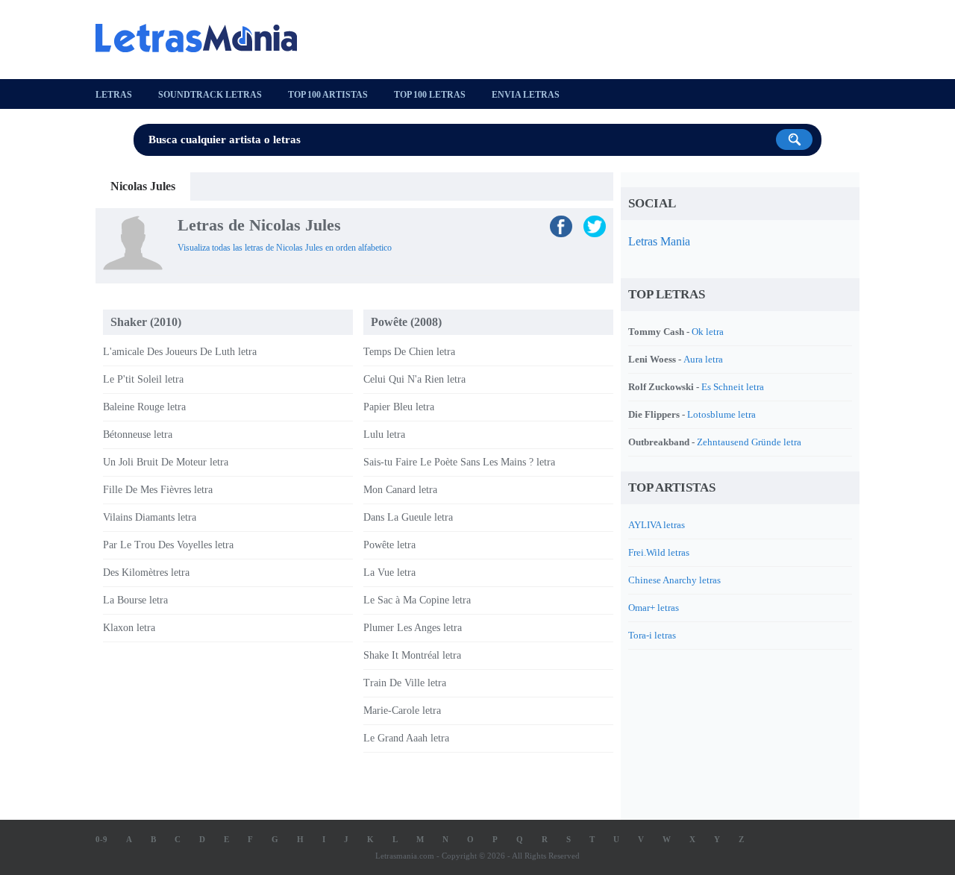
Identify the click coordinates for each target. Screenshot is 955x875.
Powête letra (389, 545)
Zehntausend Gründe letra (749, 442)
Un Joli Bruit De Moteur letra (165, 462)
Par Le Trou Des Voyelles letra (168, 545)
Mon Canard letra (400, 489)
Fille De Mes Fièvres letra (158, 489)
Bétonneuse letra (137, 434)
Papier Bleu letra (398, 407)
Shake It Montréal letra (412, 655)
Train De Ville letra (404, 683)
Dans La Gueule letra (408, 517)
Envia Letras (526, 95)
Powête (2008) (406, 322)
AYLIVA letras (656, 524)
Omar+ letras (653, 607)
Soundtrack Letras (210, 95)
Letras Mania (659, 241)
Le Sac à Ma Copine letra (417, 600)
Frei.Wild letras (658, 552)
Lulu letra (384, 434)
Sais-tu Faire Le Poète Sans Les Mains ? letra (459, 462)
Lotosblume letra (721, 414)
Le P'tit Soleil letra (143, 379)
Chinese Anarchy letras (674, 580)
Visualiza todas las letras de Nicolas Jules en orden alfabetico (285, 247)
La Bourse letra (135, 600)
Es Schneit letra (732, 386)
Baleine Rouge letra (144, 407)
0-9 (101, 839)
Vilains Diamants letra (149, 517)
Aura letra (703, 359)
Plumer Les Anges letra (412, 627)
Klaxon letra (129, 627)
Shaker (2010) (145, 322)
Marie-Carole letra (402, 710)
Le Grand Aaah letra (406, 738)
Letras (114, 95)
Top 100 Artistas (328, 95)
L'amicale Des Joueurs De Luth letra (180, 351)
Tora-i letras (652, 635)
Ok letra (708, 331)
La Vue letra (389, 572)
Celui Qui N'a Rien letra (414, 379)
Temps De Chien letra (409, 351)
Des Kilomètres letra (146, 572)
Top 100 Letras (430, 95)
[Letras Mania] (204, 38)
